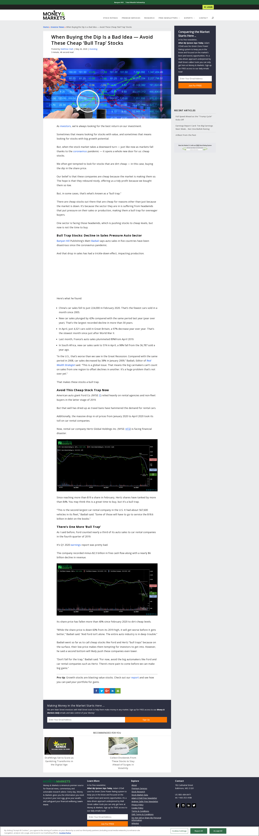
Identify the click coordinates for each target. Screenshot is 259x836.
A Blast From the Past (186, 135)
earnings (76, 544)
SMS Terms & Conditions (143, 814)
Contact (203, 18)
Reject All (199, 831)
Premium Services (131, 18)
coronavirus (80, 151)
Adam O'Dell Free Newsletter (144, 798)
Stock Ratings (110, 18)
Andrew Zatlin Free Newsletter (145, 801)
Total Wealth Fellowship (135, 2)
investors (65, 126)
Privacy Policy (137, 804)
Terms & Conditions (140, 811)
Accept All (218, 831)
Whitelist (135, 823)
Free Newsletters (168, 18)
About (134, 785)
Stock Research (138, 791)
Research (149, 18)
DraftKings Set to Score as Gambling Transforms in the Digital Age (59, 761)
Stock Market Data (140, 795)
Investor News (57, 27)
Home (46, 27)
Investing (93, 49)
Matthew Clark (67, 49)
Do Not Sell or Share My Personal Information (146, 818)
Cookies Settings (179, 831)
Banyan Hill (119, 2)
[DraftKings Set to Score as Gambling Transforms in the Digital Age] (59, 746)
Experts (188, 18)
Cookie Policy (137, 808)
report (135, 677)
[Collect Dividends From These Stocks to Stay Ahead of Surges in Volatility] (123, 746)
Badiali (95, 240)
